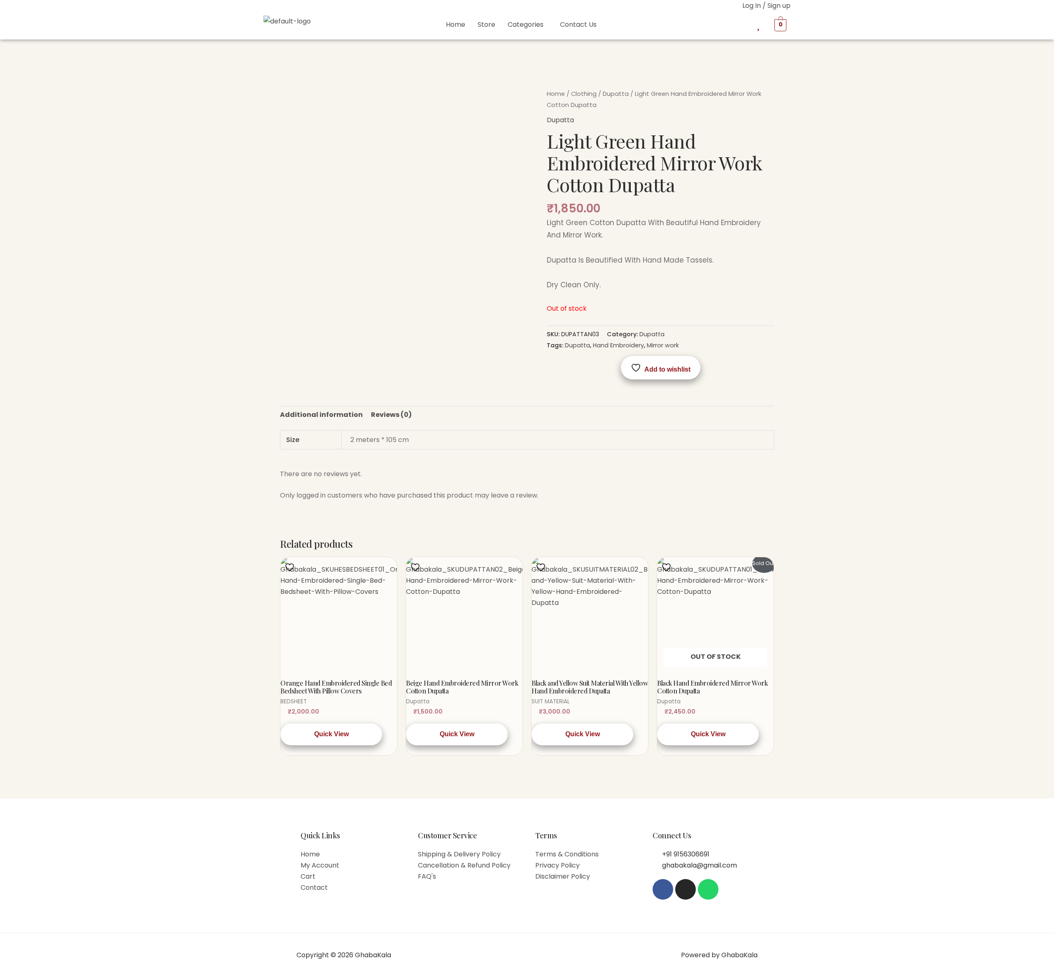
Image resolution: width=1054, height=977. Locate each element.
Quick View (331, 733)
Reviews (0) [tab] (391, 414)
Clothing (584, 94)
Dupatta (616, 94)
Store (486, 24)
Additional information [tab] (321, 414)
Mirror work (663, 345)
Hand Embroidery (618, 345)
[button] (527, 24)
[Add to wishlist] (290, 566)
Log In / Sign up (766, 5)
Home (455, 24)
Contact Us (578, 24)
